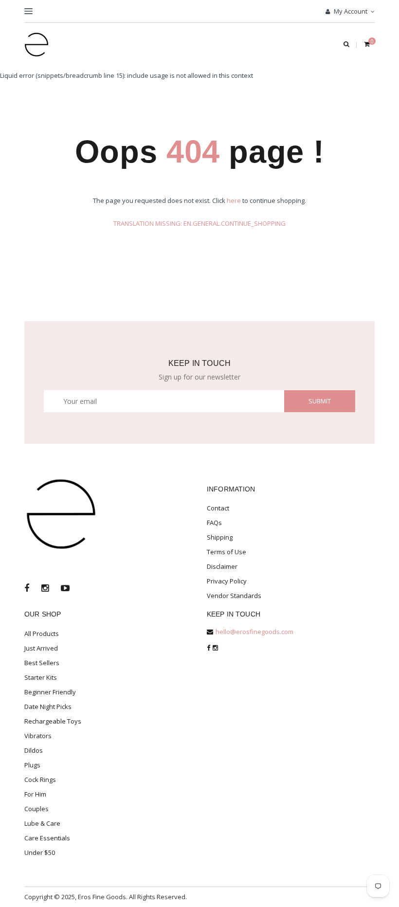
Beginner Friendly (50, 692)
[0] (367, 44)
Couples (36, 808)
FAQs (214, 522)
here (234, 200)
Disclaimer (222, 566)
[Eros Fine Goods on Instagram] (45, 588)
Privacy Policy (227, 581)
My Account (349, 11)
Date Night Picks (48, 706)
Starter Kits (40, 677)
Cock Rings (40, 779)
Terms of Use (226, 551)
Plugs (32, 765)
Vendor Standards (234, 595)
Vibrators (38, 735)
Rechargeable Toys (52, 721)
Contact (218, 508)
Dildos (33, 750)
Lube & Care (42, 823)
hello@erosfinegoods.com (254, 631)
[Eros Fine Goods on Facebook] (26, 588)
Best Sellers (41, 662)
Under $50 (39, 852)
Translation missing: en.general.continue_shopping (199, 223)
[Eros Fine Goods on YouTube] (65, 588)
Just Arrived (41, 648)
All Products (41, 633)
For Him (35, 794)
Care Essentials (47, 838)
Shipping (220, 537)
